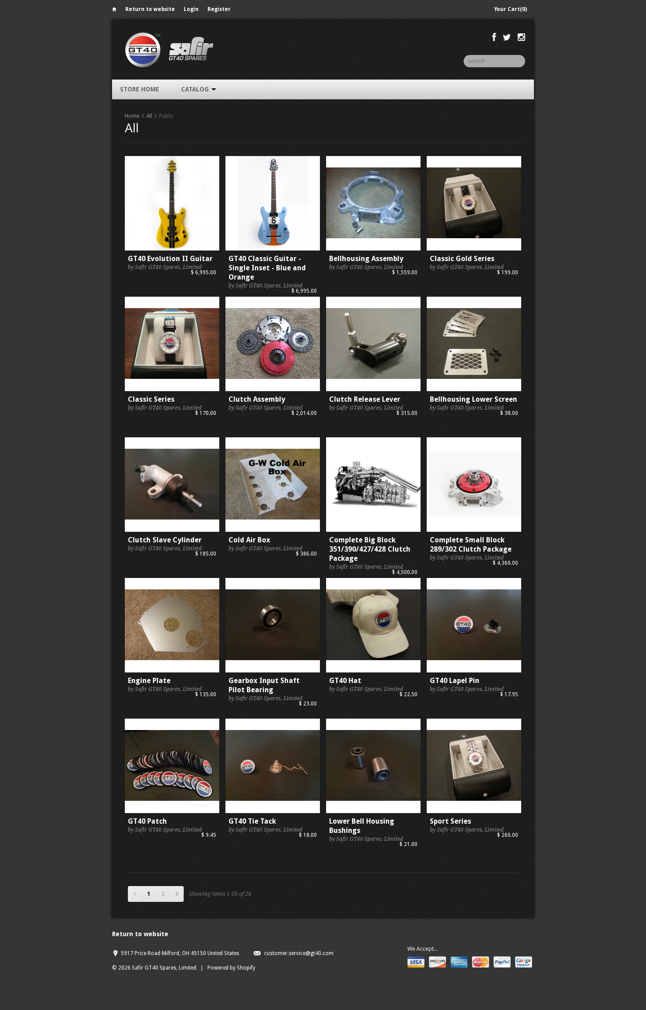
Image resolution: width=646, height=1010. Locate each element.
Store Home (139, 89)
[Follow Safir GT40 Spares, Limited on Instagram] (521, 37)
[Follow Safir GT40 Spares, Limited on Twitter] (507, 37)
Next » (177, 894)
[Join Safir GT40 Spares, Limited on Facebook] (494, 37)
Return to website (150, 9)
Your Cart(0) (510, 9)
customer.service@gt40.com (299, 953)
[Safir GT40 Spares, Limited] (169, 49)
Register (219, 9)
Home (114, 11)
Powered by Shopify (231, 968)
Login (191, 9)
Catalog (195, 89)
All (149, 116)
